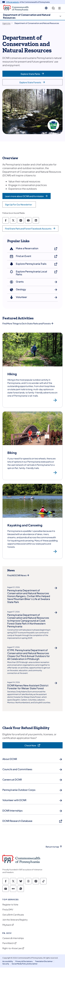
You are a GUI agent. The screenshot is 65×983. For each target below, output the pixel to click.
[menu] (59, 8)
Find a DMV (7, 909)
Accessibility (7, 961)
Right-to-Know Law (12, 948)
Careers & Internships (13, 938)
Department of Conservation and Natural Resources (26, 16)
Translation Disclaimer (44, 961)
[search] (53, 8)
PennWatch (8, 943)
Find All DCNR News (16, 575)
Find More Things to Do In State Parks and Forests (26, 323)
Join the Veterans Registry (15, 919)
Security (5, 964)
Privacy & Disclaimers (24, 961)
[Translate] (46, 8)
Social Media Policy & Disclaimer (24, 964)
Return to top (52, 846)
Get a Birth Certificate (13, 914)
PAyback (6, 925)
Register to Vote (10, 904)
